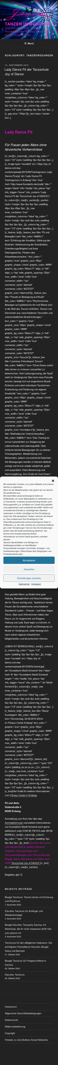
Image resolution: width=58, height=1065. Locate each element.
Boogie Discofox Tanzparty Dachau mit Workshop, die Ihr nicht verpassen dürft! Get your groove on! (28, 928)
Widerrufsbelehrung (15, 1026)
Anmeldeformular (14, 822)
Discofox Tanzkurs (15, 974)
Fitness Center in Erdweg (23, 795)
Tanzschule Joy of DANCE (25, 863)
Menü (31, 43)
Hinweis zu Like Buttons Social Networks (26, 1039)
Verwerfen (29, 569)
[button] (53, 480)
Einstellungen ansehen (29, 578)
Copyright (10, 1033)
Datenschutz (24, 583)
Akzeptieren (29, 560)
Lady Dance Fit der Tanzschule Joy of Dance (27, 71)
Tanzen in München (28, 24)
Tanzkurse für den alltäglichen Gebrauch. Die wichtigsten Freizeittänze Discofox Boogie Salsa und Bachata (28, 946)
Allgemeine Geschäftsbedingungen (23, 1013)
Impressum (36, 583)
